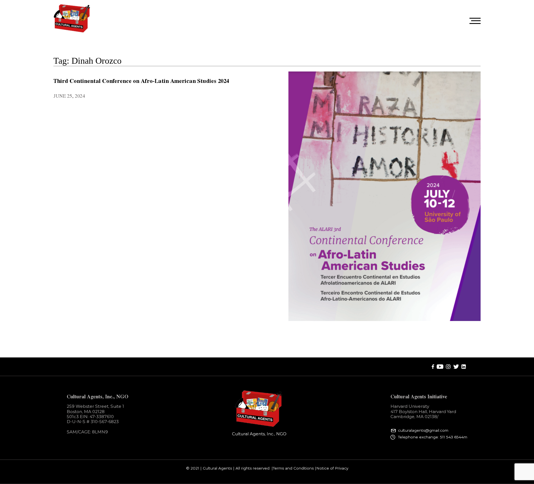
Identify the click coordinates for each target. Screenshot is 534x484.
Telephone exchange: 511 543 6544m (432, 437)
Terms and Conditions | (294, 468)
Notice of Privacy (332, 468)
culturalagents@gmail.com (423, 431)
